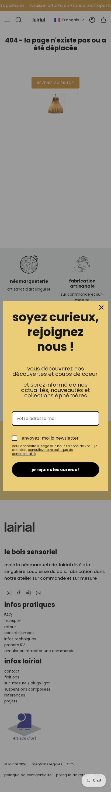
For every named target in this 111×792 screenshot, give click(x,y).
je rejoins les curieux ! (56, 469)
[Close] (101, 307)
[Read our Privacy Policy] (96, 446)
